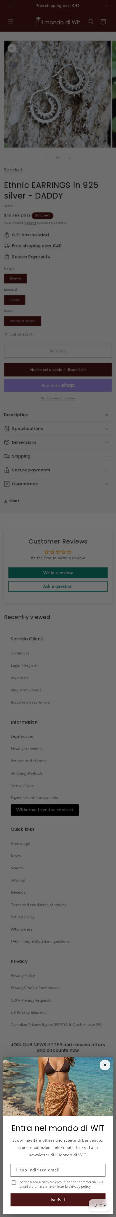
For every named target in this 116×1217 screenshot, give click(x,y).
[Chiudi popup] (105, 1064)
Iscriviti (58, 1199)
